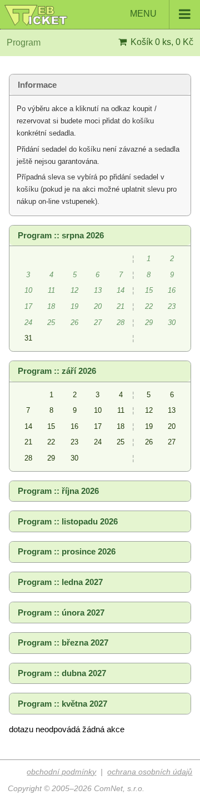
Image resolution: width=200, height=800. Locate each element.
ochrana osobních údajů (149, 772)
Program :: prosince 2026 (67, 551)
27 (172, 442)
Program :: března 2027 (63, 642)
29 (51, 458)
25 (120, 442)
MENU (144, 13)
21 (28, 442)
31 (28, 338)
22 (51, 442)
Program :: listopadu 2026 (68, 521)
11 (120, 410)
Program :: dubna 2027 (62, 673)
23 (74, 442)
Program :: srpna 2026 (61, 235)
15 (51, 426)
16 (74, 426)
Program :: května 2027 (62, 703)
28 (28, 458)
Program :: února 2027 (61, 612)
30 (74, 458)
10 (98, 410)
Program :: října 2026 (58, 491)
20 (172, 426)
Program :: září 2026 (57, 371)
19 (149, 426)
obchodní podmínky (61, 772)
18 (120, 426)
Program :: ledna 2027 (60, 582)
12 (149, 410)
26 (149, 442)
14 (28, 426)
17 (98, 426)
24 (98, 442)
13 (172, 410)
